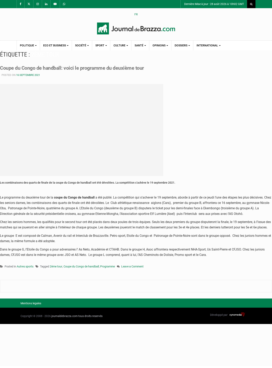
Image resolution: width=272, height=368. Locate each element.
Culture (119, 45)
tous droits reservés (90, 316)
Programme (107, 266)
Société (81, 45)
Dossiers (181, 45)
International (208, 45)
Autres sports (25, 266)
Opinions (159, 45)
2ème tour (56, 266)
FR (136, 14)
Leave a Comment (132, 267)
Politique (27, 45)
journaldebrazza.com (64, 316)
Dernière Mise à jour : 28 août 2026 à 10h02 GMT (214, 4)
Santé (139, 45)
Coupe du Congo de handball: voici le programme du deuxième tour (72, 68)
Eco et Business (55, 45)
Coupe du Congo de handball (81, 266)
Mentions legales (31, 303)
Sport (100, 45)
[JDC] (136, 28)
